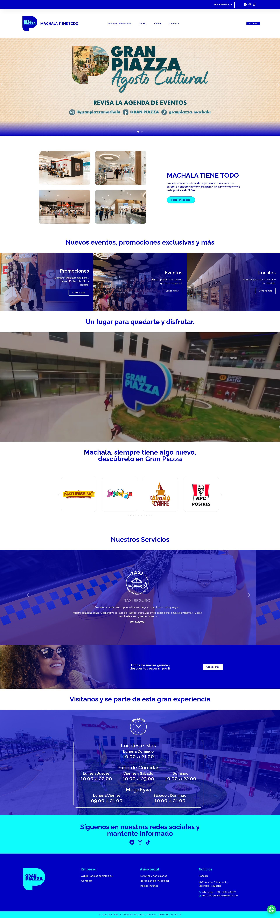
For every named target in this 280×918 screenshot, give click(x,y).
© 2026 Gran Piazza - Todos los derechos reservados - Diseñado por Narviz (140, 914)
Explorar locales (180, 200)
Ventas (157, 23)
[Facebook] (245, 4)
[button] (2, 85)
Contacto (174, 23)
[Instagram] (249, 4)
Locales (143, 23)
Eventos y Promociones (119, 23)
